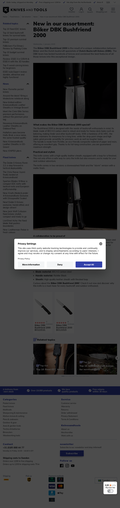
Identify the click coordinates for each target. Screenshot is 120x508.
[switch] (110, 491)
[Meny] (115, 483)
